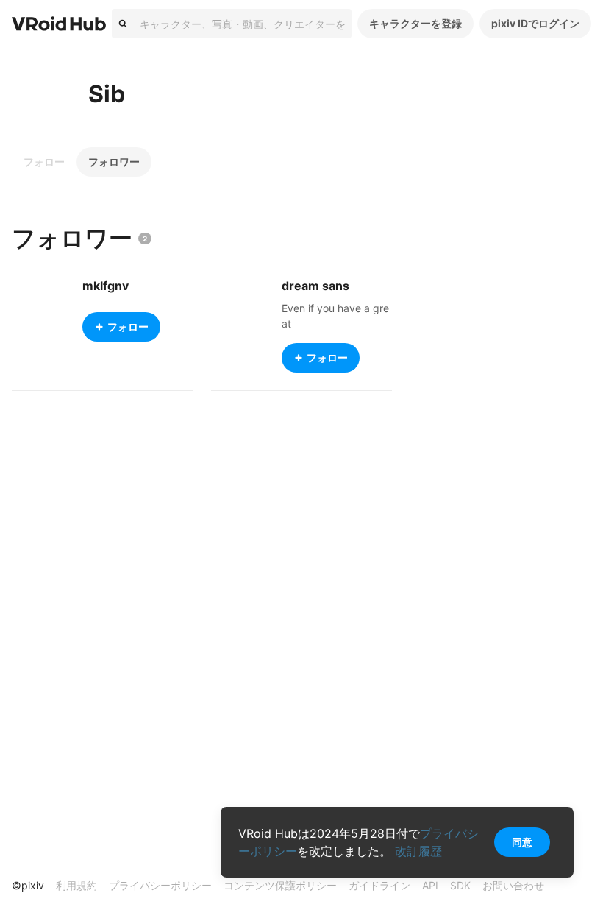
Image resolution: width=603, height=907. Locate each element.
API (430, 885)
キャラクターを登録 (415, 23)
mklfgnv (105, 285)
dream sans (315, 285)
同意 (522, 842)
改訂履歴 (418, 851)
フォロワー (114, 161)
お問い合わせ (513, 885)
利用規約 (76, 885)
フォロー (44, 161)
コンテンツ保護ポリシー (280, 885)
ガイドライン (379, 885)
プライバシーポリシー (160, 885)
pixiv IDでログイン (535, 23)
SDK (460, 885)
